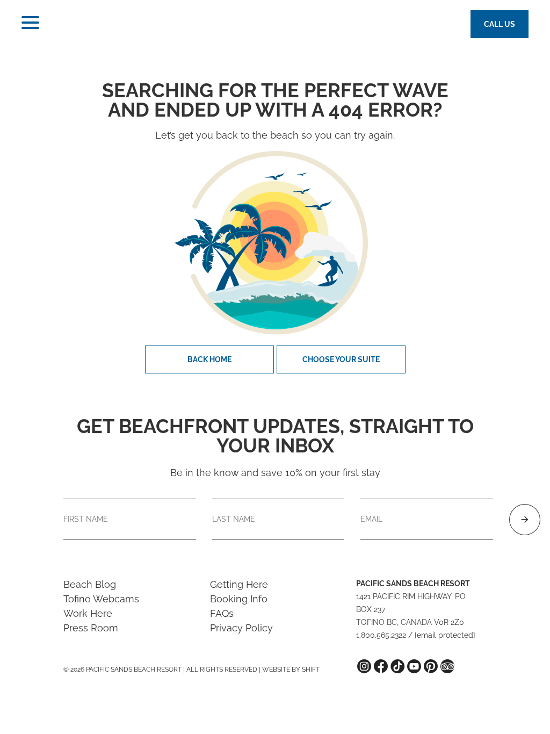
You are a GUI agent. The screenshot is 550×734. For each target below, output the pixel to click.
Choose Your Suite (341, 359)
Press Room (90, 628)
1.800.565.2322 (381, 635)
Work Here (87, 613)
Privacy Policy (241, 628)
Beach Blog (89, 584)
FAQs (222, 613)
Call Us (499, 24)
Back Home (209, 359)
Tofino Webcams (101, 599)
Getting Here (239, 584)
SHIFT (311, 669)
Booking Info (238, 599)
